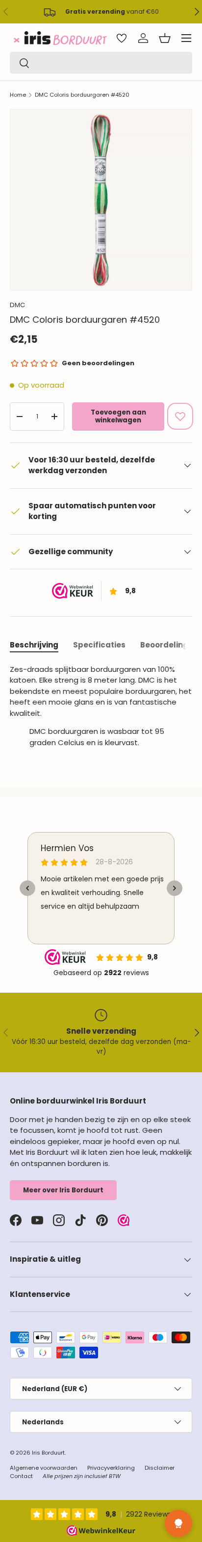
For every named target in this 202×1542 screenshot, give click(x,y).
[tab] (34, 644)
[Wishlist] (121, 38)
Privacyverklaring (111, 1468)
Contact (21, 1476)
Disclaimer (160, 1468)
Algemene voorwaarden (43, 1468)
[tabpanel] (101, 710)
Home (18, 95)
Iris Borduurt (48, 1453)
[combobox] (101, 63)
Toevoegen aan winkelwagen (118, 416)
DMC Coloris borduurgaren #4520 (82, 95)
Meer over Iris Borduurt (63, 1190)
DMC (17, 305)
